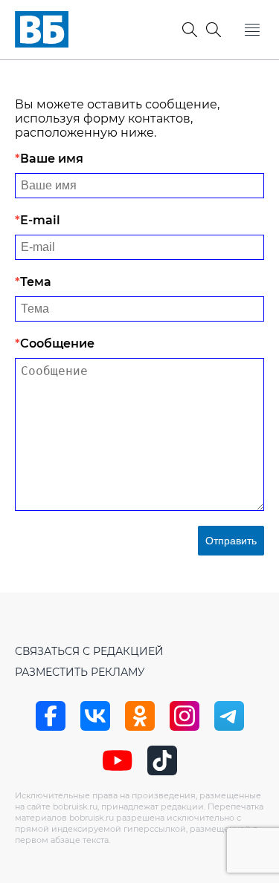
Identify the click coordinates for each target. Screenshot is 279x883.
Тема (35, 282)
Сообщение (57, 343)
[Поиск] (213, 30)
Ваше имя (51, 158)
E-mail (40, 220)
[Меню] (252, 30)
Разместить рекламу (80, 672)
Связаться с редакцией (89, 651)
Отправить (231, 541)
